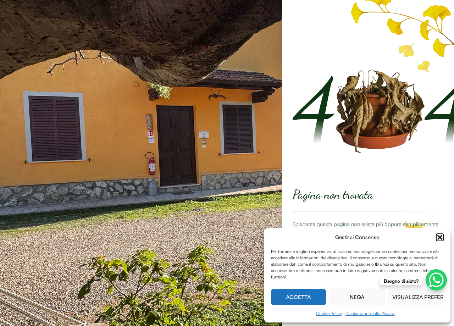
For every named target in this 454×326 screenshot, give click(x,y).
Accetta (298, 297)
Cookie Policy (329, 313)
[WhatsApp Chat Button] (436, 280)
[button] (439, 237)
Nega (357, 297)
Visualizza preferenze (417, 297)
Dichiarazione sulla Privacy (370, 313)
